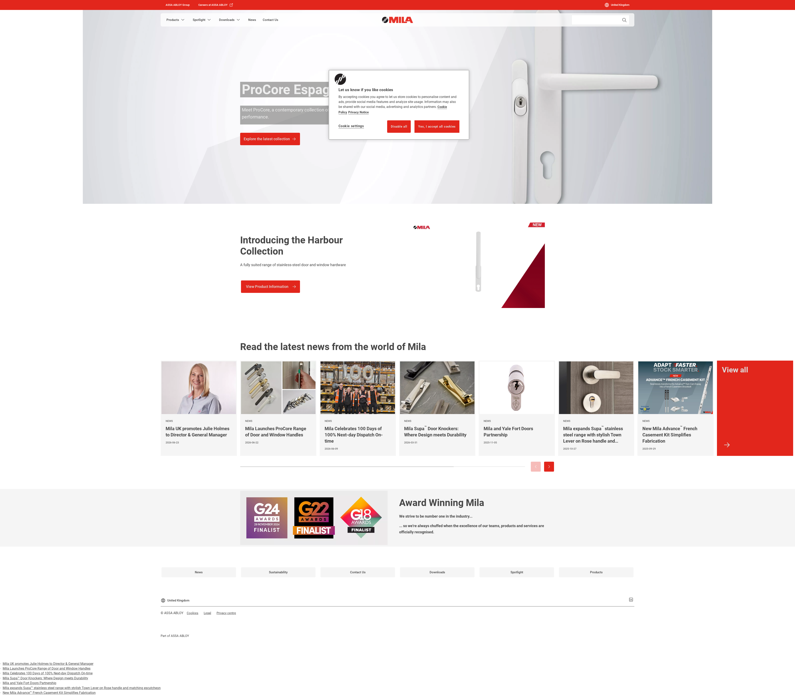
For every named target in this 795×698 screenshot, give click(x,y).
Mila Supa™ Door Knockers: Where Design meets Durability (45, 678)
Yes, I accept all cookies (437, 126)
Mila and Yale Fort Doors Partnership (29, 683)
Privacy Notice (358, 112)
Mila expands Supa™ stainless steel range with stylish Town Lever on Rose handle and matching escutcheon (82, 688)
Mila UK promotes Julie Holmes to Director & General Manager (48, 664)
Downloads (227, 20)
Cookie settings (351, 126)
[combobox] (600, 20)
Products (172, 20)
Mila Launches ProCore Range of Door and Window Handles (46, 668)
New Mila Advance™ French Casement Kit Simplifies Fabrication (49, 693)
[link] (215, 5)
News (252, 20)
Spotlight (199, 20)
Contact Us (270, 20)
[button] (182, 19)
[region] (399, 105)
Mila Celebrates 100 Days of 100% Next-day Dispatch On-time (48, 673)
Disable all (399, 126)
